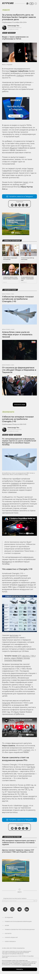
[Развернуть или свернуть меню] (36, 3)
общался (13, 148)
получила (6, 703)
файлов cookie (26, 964)
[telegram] (19, 909)
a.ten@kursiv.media (13, 29)
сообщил (20, 76)
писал (25, 182)
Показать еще (19, 404)
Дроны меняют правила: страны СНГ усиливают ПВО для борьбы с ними (18, 851)
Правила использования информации (18, 921)
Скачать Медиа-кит (11, 937)
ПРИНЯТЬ (19, 969)
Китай (11, 434)
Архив (7, 925)
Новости (6, 10)
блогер (5, 32)
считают (26, 750)
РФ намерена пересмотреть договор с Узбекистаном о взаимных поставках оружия (19, 842)
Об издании (9, 917)
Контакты (8, 933)
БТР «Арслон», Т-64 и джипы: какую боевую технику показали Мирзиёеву (19, 658)
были (33, 767)
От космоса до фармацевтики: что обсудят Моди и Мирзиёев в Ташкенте (19, 370)
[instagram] (12, 909)
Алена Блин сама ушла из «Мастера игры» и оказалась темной (17, 334)
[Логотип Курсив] (8, 3)
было (16, 712)
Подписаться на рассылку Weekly (15, 898)
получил (5, 504)
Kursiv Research (10, 941)
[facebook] (5, 909)
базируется (7, 562)
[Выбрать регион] (27, 3)
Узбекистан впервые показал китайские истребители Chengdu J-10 (18, 299)
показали (15, 483)
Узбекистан (12, 32)
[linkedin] (26, 909)
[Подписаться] (35, 901)
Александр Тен (13, 26)
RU (31, 3)
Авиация (5, 434)
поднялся (22, 585)
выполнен (14, 635)
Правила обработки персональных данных (20, 929)
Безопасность (8, 412)
